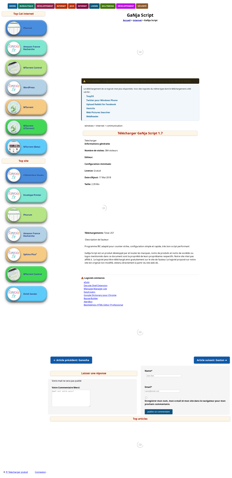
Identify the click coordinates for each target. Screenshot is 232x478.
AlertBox (88, 301)
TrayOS (90, 96)
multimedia (108, 6)
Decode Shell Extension (95, 285)
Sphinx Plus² (30, 254)
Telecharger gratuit (17, 472)
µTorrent (28, 107)
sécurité (142, 6)
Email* (148, 387)
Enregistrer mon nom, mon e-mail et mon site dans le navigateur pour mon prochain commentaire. (185, 402)
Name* (148, 370)
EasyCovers (89, 291)
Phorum (27, 28)
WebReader (92, 116)
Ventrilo (90, 108)
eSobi (86, 282)
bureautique (26, 6)
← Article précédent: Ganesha (71, 360)
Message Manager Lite (95, 288)
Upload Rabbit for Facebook (101, 104)
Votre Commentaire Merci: (66, 387)
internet (61, 6)
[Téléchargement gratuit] (4, 5)
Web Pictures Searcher (98, 112)
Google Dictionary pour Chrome (100, 295)
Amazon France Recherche (31, 48)
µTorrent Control (32, 67)
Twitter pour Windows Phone (101, 100)
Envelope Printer (32, 195)
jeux (72, 6)
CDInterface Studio (33, 175)
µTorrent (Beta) (31, 147)
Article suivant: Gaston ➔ (212, 360)
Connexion (40, 472)
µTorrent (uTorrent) (28, 127)
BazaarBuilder (91, 298)
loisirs (94, 6)
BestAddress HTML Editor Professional (103, 304)
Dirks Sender (30, 294)
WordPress (29, 87)
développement (45, 6)
